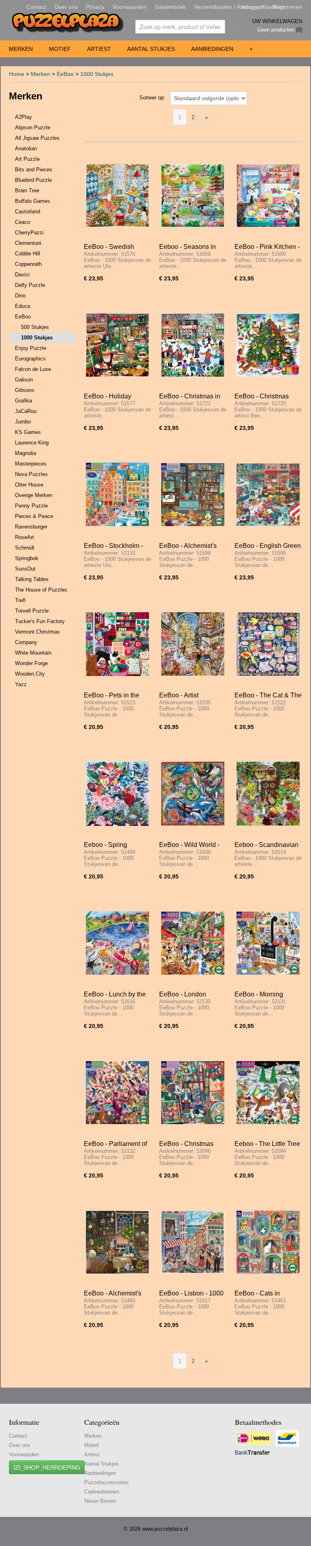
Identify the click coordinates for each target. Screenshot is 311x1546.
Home (16, 74)
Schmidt (24, 548)
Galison (24, 380)
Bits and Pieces (33, 169)
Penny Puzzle (31, 506)
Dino (20, 296)
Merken (21, 49)
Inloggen (253, 7)
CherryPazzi (29, 233)
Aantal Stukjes (151, 49)
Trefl (20, 600)
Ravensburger (31, 527)
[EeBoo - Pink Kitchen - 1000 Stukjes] (268, 195)
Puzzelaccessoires (106, 1482)
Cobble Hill (27, 254)
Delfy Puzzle (30, 285)
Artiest (99, 49)
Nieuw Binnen (100, 1501)
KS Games (28, 432)
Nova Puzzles (31, 474)
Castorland (27, 212)
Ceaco (22, 222)
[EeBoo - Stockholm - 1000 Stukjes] (117, 494)
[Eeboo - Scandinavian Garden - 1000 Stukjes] (268, 793)
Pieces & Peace (34, 516)
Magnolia (25, 453)
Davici (22, 275)
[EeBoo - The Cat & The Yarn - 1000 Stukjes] (268, 643)
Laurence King (32, 443)
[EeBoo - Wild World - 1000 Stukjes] (192, 793)
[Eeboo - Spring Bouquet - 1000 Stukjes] (117, 793)
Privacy (95, 7)
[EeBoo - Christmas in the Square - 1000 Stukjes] (192, 344)
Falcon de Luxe (33, 369)
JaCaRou (25, 411)
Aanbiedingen (212, 49)
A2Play (23, 117)
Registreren (287, 7)
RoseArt (24, 537)
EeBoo (65, 74)
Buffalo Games (32, 201)
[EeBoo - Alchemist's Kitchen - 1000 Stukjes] (192, 494)
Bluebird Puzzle (33, 180)
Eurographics (30, 359)
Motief (60, 49)
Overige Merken (33, 495)
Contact (36, 7)
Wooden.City (30, 674)
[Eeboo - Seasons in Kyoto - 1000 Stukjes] (192, 195)
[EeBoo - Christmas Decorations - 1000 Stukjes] (192, 1092)
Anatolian (26, 148)
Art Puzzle (27, 159)
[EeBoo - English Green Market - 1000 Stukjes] (268, 494)
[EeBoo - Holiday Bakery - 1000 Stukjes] (117, 344)
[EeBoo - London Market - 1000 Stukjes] (192, 942)
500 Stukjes (35, 327)
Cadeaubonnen (101, 1492)
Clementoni (28, 243)
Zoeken (233, 27)
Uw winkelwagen (277, 21)
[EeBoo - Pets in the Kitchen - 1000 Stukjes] (117, 643)
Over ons (66, 7)
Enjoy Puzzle (30, 348)
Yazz (21, 684)
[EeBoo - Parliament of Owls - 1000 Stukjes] (117, 1092)
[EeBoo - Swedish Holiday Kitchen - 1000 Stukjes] (117, 195)
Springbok (26, 558)
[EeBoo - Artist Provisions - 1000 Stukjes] (192, 643)
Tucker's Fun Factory (40, 621)
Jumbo (23, 422)
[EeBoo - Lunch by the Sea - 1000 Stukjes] (117, 942)
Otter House (29, 485)
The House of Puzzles (41, 590)
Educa (22, 306)
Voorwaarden (130, 7)
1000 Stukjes (96, 74)
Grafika (23, 401)
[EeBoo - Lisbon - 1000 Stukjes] (192, 1242)
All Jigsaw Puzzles (37, 138)
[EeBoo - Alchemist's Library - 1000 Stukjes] (117, 1242)
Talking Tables (32, 579)
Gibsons (24, 390)
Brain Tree (27, 190)
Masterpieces (31, 464)
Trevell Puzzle (32, 611)
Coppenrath (28, 264)
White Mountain (33, 653)
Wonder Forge (31, 663)
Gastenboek (170, 7)
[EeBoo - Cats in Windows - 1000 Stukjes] (268, 1242)
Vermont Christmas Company (37, 637)
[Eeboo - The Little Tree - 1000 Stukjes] (268, 1092)
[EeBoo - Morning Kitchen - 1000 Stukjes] (268, 942)
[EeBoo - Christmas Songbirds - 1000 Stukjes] (268, 344)
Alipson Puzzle (32, 127)
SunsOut (25, 569)
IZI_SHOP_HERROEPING (46, 1467)
